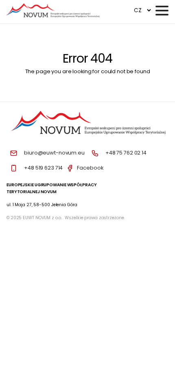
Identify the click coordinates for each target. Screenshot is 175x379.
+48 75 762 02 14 (126, 152)
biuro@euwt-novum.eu (54, 152)
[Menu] (162, 10)
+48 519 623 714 (43, 167)
